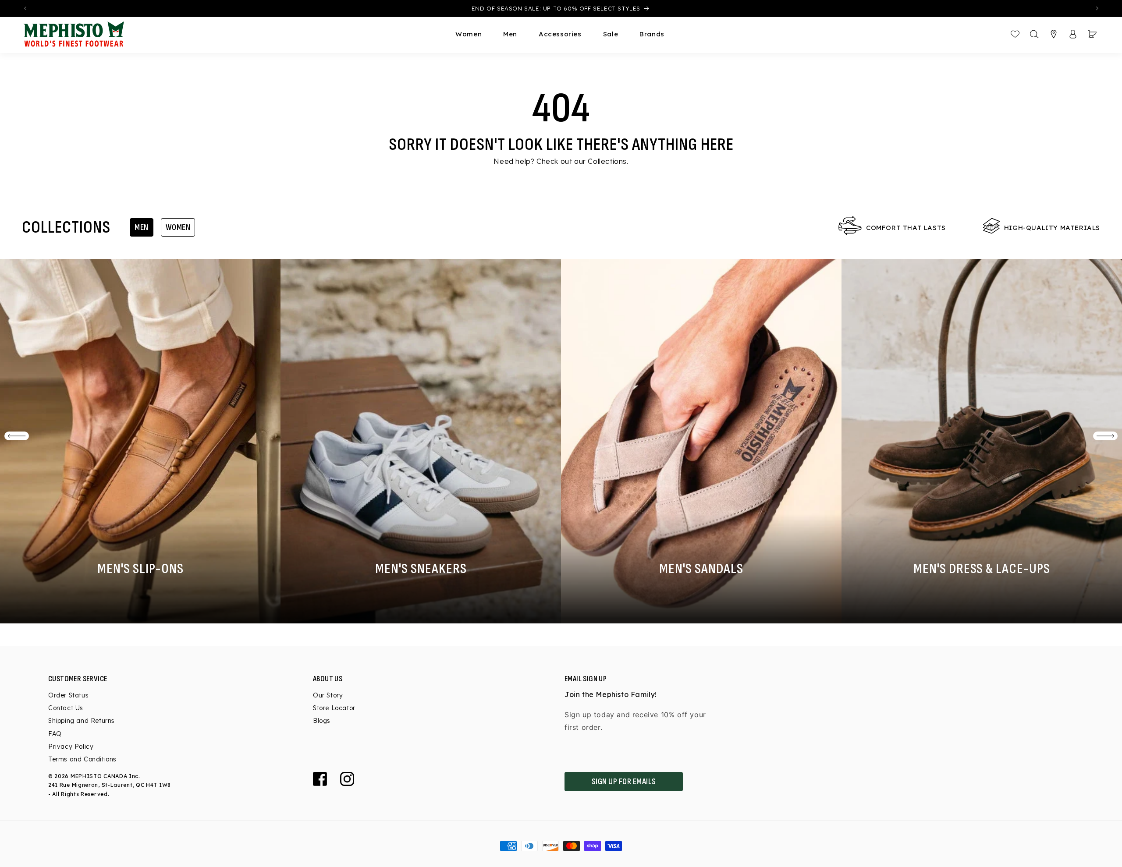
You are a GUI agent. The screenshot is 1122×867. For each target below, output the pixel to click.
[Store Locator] (1053, 34)
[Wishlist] (1015, 34)
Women (178, 227)
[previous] (16, 436)
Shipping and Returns (81, 721)
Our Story (328, 695)
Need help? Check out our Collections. (561, 161)
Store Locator (334, 708)
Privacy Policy (70, 746)
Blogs (321, 721)
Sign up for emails (624, 781)
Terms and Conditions (82, 759)
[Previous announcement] (25, 8)
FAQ (55, 734)
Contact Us (65, 708)
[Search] (1034, 34)
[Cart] (1092, 34)
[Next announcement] (1097, 8)
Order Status (68, 695)
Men (142, 227)
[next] (1105, 436)
